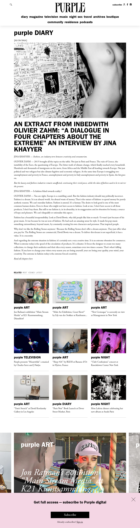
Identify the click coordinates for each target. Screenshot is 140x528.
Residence (71, 22)
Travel (88, 17)
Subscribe (70, 515)
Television (51, 17)
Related (18, 273)
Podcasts (86, 22)
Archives (99, 17)
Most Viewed (29, 273)
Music (63, 17)
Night (72, 17)
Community (55, 22)
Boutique (112, 17)
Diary (24, 17)
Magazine (36, 17)
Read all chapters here (23, 258)
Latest (39, 273)
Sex (80, 17)
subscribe (117, 5)
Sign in (80, 521)
